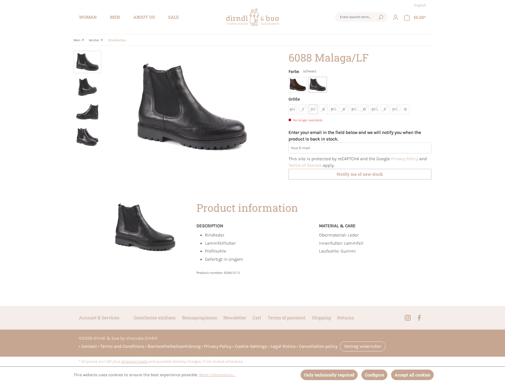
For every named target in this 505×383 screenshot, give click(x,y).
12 (405, 109)
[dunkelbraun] (298, 85)
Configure (374, 374)
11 (385, 109)
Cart (256, 318)
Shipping (321, 318)
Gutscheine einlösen (155, 318)
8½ (333, 109)
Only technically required (329, 374)
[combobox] (356, 17)
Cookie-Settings (251, 346)
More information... (217, 374)
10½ (374, 109)
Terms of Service (305, 165)
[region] (175, 107)
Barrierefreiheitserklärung (174, 346)
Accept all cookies (412, 374)
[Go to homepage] (252, 17)
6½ (292, 109)
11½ (395, 109)
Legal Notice (283, 346)
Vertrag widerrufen (362, 346)
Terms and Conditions (122, 346)
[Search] (381, 17)
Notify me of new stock (360, 174)
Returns (345, 318)
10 (364, 109)
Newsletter (234, 318)
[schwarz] (318, 85)
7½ (313, 109)
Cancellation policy (318, 346)
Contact (89, 346)
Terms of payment (286, 318)
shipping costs (134, 361)
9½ (354, 109)
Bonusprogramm (199, 318)
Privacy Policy (404, 158)
